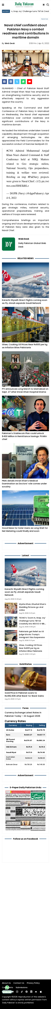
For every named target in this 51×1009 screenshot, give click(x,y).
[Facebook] (4, 81)
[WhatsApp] (23, 81)
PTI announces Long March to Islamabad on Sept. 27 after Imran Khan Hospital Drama (25, 390)
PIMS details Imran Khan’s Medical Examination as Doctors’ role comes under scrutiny (24, 483)
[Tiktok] (22, 992)
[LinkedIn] (10, 81)
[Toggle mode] (43, 4)
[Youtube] (12, 992)
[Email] (29, 81)
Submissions (21, 987)
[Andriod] (36, 992)
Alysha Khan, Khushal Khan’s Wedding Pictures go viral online (32, 607)
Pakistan (44, 19)
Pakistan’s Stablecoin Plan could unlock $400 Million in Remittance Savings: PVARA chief (24, 436)
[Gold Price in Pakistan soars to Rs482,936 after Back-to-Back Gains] (25, 678)
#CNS (9, 150)
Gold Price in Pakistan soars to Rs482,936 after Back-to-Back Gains (24, 694)
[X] (17, 81)
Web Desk (10, 43)
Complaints (7, 987)
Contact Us (18, 983)
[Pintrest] (27, 992)
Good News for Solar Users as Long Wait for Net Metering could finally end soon (25, 529)
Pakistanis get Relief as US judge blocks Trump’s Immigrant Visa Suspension (32, 634)
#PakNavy (33, 177)
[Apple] (41, 992)
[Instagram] (17, 992)
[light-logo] (24, 4)
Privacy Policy (33, 983)
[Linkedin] (31, 992)
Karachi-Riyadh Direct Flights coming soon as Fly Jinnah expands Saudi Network (24, 301)
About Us (6, 983)
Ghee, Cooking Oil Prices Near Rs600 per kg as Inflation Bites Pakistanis (24, 346)
